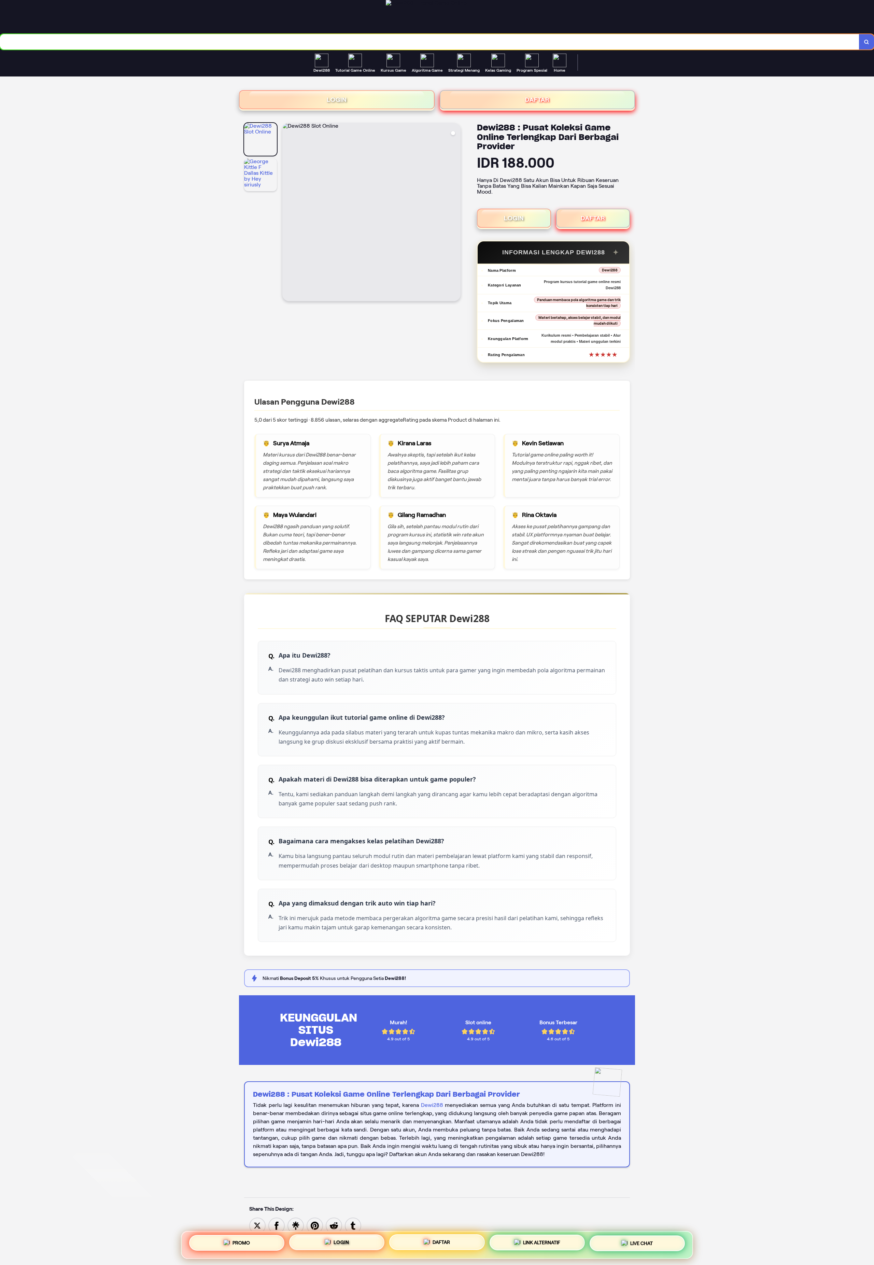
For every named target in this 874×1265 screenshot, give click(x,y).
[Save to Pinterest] (315, 1225)
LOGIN (337, 99)
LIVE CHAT (641, 1245)
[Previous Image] (287, 213)
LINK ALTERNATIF (541, 1244)
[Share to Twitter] (257, 1225)
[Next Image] (455, 213)
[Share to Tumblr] (353, 1225)
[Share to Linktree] (295, 1225)
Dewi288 (432, 1105)
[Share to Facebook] (276, 1225)
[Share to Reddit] (334, 1225)
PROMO (241, 1242)
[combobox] (429, 42)
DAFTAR (537, 99)
